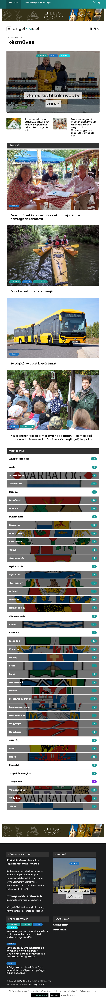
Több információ (67, 995)
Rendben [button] (54, 995)
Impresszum (60, 929)
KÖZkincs (65, 56)
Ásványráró (13, 924)
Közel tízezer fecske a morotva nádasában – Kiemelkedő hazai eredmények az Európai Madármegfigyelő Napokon (52, 437)
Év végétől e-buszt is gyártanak (38, 2)
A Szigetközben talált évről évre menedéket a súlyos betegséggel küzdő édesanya (25, 970)
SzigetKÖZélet (40, 282)
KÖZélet (53, 56)
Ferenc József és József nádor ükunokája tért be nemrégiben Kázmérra (45, 217)
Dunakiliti (42, 56)
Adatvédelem (60, 924)
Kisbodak (26, 924)
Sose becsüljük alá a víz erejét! (33, 291)
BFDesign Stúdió (37, 984)
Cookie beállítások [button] (40, 995)
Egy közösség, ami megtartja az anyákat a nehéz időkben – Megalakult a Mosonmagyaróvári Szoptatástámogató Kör (83, 127)
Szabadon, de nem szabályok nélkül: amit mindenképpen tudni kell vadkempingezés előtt (37, 125)
